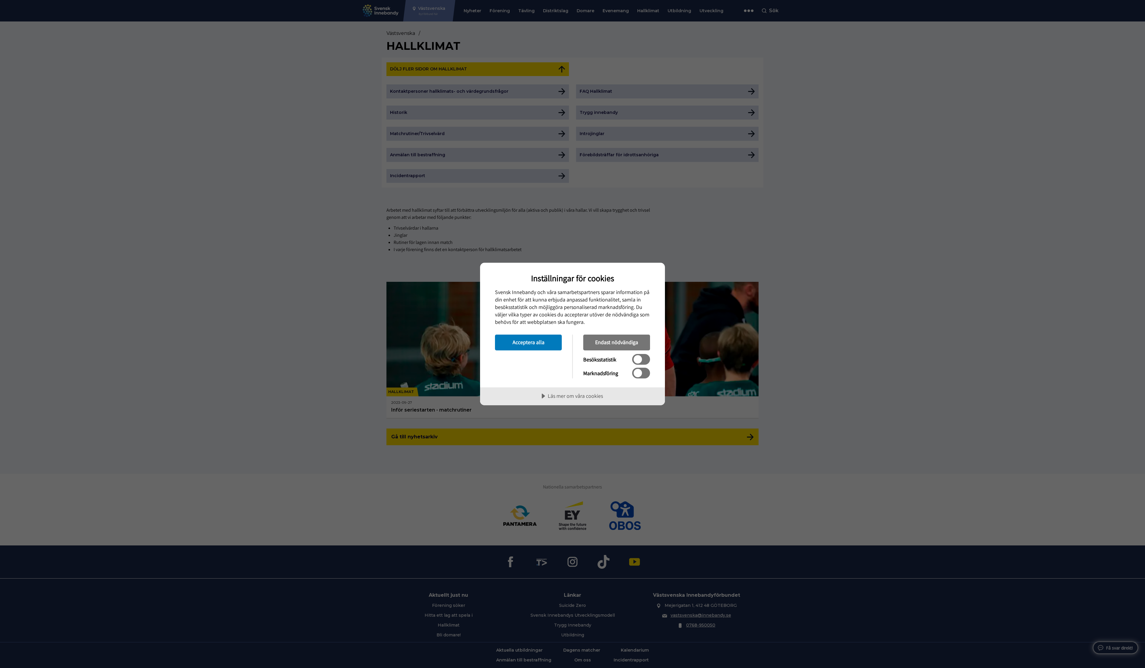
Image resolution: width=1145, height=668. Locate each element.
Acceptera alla (528, 342)
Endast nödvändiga (616, 342)
